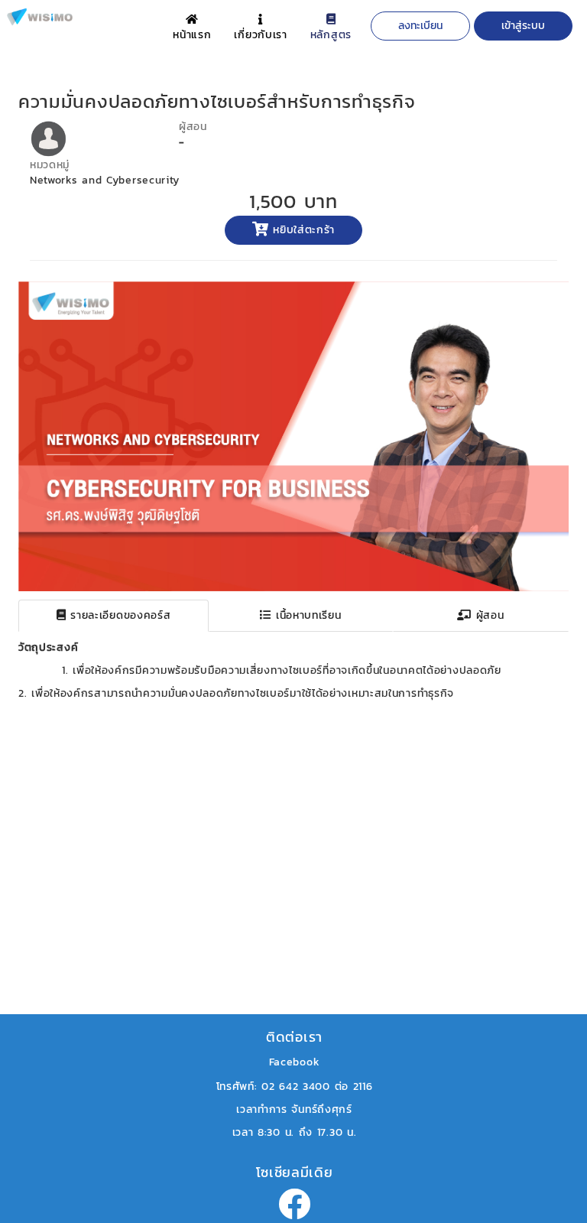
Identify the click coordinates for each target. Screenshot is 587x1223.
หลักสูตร (331, 35)
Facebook (294, 1062)
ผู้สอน (488, 615)
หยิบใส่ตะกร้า (302, 230)
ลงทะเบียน (420, 26)
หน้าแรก (192, 35)
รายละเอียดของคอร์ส (118, 615)
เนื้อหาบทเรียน (306, 615)
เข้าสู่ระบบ (523, 26)
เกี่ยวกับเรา (260, 35)
